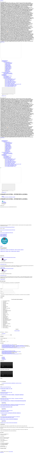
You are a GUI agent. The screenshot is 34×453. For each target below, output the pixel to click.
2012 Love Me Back (5, 327)
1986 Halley (4, 307)
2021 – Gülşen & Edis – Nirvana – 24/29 (10, 161)
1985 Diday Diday (5, 306)
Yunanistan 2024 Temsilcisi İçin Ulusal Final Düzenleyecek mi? (10, 353)
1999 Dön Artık (5, 317)
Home (3, 196)
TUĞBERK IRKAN (8, 65)
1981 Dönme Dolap (5, 303)
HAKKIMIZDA (4, 75)
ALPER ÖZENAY (7, 69)
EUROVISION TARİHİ (5, 72)
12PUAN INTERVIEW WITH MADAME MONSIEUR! (9, 351)
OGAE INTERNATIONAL (7, 77)
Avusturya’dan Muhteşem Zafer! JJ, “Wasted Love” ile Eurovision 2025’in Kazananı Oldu (14, 346)
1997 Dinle (4, 315)
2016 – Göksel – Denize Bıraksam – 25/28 (11, 85)
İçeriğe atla (1, 0)
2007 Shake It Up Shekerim (6, 323)
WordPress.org (4, 359)
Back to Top (2, 452)
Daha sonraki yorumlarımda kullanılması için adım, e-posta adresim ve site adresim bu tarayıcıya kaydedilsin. (15, 294)
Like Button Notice (2, 264)
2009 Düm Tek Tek (5, 325)
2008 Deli (4, 324)
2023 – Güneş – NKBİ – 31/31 (9, 80)
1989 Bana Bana (5, 309)
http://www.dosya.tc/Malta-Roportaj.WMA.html (6, 232)
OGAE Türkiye (2, 137)
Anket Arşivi (3, 333)
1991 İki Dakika (5, 311)
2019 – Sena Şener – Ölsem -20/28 (9, 83)
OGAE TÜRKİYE (6, 76)
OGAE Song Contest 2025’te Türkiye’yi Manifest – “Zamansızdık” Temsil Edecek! (13, 345)
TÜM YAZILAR (4, 61)
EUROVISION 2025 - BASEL (4, 399)
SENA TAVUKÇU (7, 71)
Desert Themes (11, 451)
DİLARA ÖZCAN (7, 64)
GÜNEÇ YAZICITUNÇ (8, 63)
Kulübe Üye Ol (4, 95)
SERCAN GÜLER (7, 67)
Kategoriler (1, 338)
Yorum (1, 288)
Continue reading (2, 267)
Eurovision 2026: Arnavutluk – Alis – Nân (7, 344)
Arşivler (1, 341)
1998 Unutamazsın (5, 316)
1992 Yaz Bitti (5, 312)
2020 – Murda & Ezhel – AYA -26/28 (10, 82)
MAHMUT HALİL (8, 68)
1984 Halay (4, 305)
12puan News (5, 259)
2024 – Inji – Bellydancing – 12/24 (9, 79)
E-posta (1, 291)
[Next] (1, 386)
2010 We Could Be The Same (7, 326)
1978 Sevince (5, 301)
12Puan (4, 201)
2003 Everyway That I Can (6, 320)
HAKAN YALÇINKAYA (8, 62)
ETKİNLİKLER (4, 74)
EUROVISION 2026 (5, 60)
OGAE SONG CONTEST (7, 78)
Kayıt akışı (3, 357)
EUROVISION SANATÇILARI (8, 73)
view (5, 264)
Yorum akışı (3, 358)
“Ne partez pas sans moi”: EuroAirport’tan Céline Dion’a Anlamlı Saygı (11, 347)
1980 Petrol (4, 302)
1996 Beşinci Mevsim (6, 314)
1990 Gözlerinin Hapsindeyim (7, 310)
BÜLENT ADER (7, 150)
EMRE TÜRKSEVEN (8, 66)
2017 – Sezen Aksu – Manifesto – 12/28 (10, 84)
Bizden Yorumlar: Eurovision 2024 (6, 352)
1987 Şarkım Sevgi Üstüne (6, 308)
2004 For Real (5, 321)
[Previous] (0, 386)
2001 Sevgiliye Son (5, 318)
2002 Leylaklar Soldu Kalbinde (7, 319)
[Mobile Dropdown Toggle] (11, 78)
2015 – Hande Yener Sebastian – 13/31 (10, 86)
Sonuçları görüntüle (17, 330)
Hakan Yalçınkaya (4, 414)
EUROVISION (4, 202)
